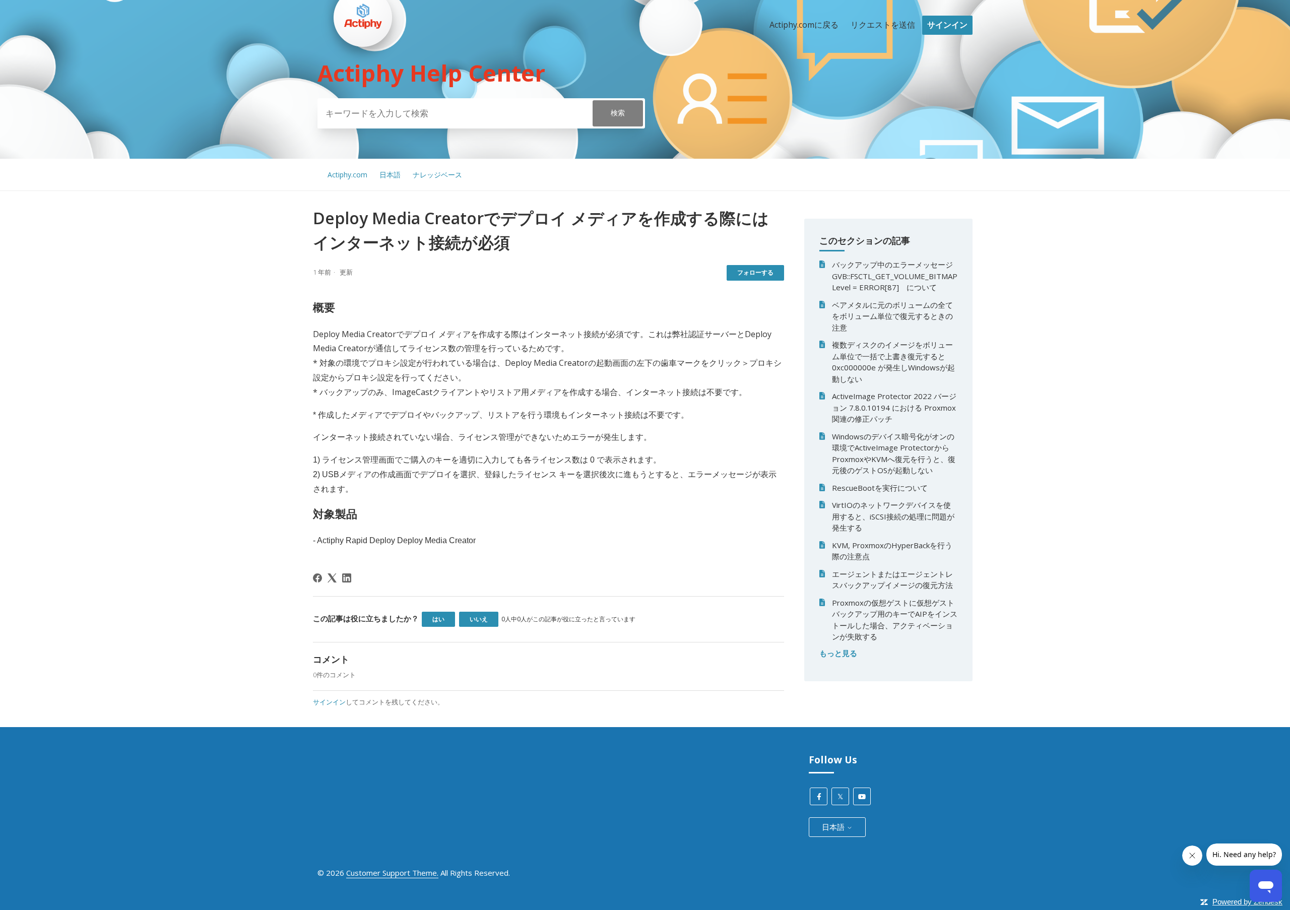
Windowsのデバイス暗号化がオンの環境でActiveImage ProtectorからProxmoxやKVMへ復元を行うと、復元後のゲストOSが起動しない (893, 453)
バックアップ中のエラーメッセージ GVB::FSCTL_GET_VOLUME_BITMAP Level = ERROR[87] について (894, 275)
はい (438, 619)
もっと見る (838, 653)
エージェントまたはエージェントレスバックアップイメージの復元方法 (892, 580)
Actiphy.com (347, 174)
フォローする (755, 272)
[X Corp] (332, 577)
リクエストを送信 (883, 24)
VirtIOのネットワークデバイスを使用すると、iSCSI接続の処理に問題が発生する (893, 516)
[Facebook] (317, 577)
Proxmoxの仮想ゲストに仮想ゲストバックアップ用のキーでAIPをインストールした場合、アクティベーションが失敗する (894, 620)
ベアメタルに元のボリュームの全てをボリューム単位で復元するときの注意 (892, 316)
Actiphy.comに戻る (803, 24)
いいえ (479, 619)
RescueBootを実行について (880, 488)
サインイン (329, 701)
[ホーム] (362, 66)
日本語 (390, 174)
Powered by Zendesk (1247, 901)
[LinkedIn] (346, 577)
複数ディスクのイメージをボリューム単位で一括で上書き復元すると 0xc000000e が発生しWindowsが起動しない (893, 362)
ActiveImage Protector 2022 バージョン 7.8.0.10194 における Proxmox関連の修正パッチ (894, 407)
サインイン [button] (947, 24)
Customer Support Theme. (392, 873)
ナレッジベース (437, 174)
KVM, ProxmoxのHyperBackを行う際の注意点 (892, 551)
